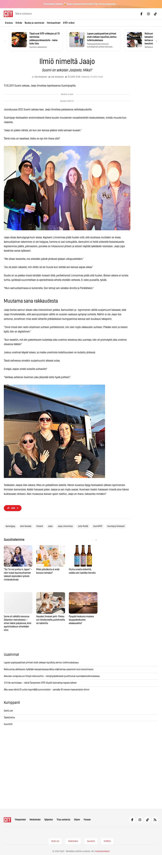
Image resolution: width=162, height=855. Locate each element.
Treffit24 (107, 841)
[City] (7, 819)
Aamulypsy (10, 526)
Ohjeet (77, 820)
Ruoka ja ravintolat (34, 23)
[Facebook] (141, 14)
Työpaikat (48, 820)
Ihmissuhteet (53, 23)
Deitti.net (8, 711)
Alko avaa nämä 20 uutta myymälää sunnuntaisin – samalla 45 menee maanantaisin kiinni (46, 689)
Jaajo (50, 526)
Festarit (39, 526)
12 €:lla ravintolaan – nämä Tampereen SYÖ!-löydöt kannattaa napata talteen (40, 683)
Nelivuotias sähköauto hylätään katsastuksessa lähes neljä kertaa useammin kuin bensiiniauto (48, 669)
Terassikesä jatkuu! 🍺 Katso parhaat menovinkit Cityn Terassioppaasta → (81, 4)
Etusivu (9, 23)
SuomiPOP (97, 526)
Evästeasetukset (102, 851)
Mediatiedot (35, 820)
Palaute (87, 820)
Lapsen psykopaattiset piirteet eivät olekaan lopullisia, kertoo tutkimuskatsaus (41, 662)
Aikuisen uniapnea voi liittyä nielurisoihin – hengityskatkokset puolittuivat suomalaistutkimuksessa (52, 676)
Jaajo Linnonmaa (65, 526)
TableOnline (9, 717)
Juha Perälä (83, 526)
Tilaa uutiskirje (63, 820)
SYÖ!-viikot (69, 23)
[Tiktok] (155, 14)
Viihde (19, 23)
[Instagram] (148, 14)
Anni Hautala (25, 526)
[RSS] (155, 820)
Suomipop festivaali (116, 526)
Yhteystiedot (20, 820)
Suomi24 (8, 724)
